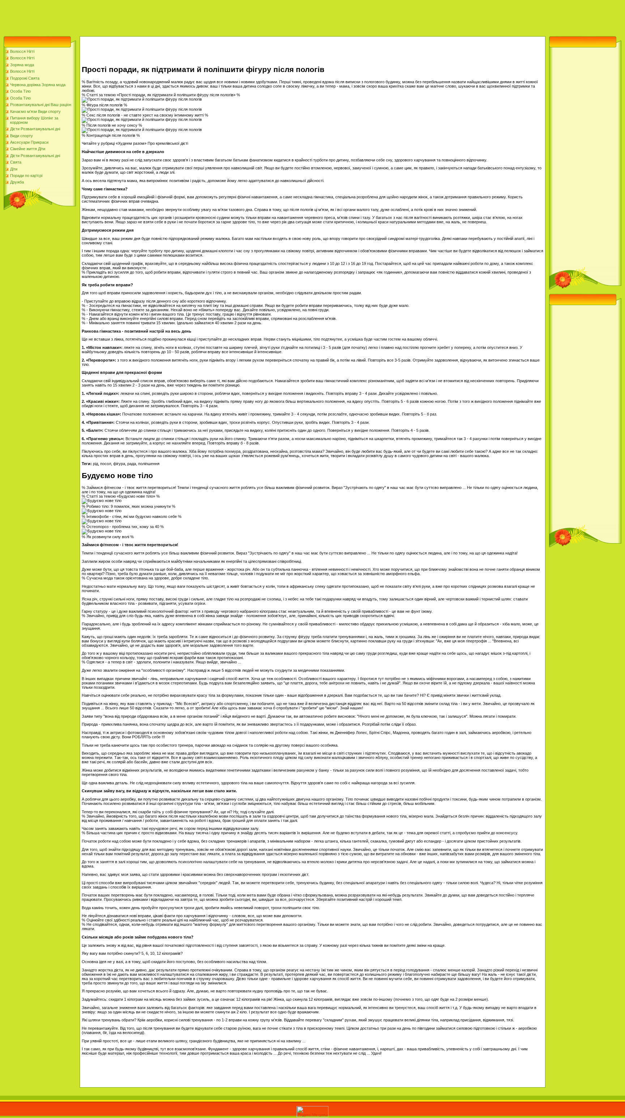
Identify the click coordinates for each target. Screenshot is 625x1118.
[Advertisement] (131, 16)
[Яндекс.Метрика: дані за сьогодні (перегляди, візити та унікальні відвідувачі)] (312, 1111)
